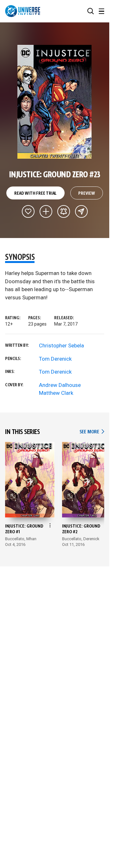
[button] (90, 11)
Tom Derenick (55, 359)
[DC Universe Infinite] (22, 11)
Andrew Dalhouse (60, 385)
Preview (86, 193)
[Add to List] (46, 211)
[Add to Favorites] (28, 211)
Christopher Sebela (61, 345)
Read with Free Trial (35, 193)
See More (91, 432)
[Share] (81, 211)
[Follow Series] (63, 211)
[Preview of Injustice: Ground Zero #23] (54, 102)
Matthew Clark (56, 393)
